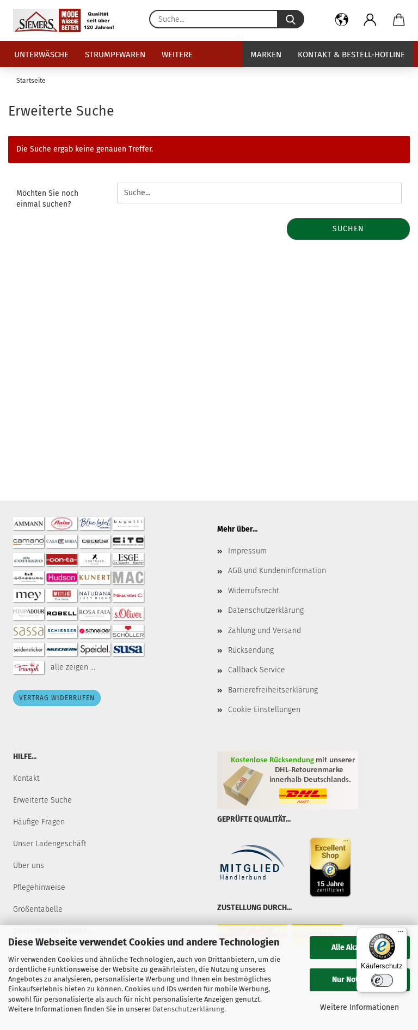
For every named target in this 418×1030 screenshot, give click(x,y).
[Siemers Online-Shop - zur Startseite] (67, 20)
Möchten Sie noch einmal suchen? (47, 199)
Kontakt (26, 778)
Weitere (177, 54)
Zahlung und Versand (264, 630)
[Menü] (400, 934)
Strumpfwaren (115, 54)
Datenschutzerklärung (188, 1009)
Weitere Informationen (359, 1007)
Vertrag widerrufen (57, 698)
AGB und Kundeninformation (277, 570)
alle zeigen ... (73, 667)
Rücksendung (251, 650)
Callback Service (256, 669)
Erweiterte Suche (42, 800)
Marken (265, 54)
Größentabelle (38, 909)
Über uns (28, 865)
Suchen (348, 228)
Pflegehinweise (39, 887)
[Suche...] (290, 19)
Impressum (247, 551)
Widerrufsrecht (253, 590)
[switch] (382, 980)
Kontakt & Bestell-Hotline (351, 54)
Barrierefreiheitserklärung (273, 690)
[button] (342, 22)
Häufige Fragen (39, 822)
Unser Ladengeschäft (50, 843)
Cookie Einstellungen (264, 709)
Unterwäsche (41, 54)
